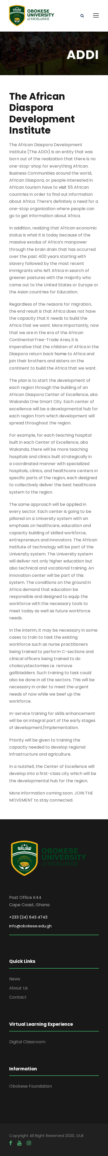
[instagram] (29, 1143)
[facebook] (10, 1143)
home (61, 354)
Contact (17, 997)
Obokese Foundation (30, 1086)
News (14, 979)
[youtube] (19, 1143)
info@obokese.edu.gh (30, 926)
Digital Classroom (27, 1042)
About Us (18, 988)
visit (63, 187)
